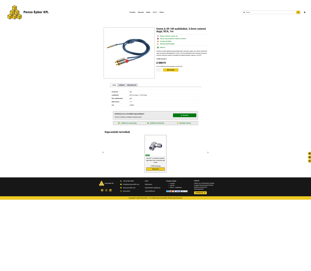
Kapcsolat (141, 12)
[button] (184, 115)
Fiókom (161, 12)
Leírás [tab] (114, 85)
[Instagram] (106, 190)
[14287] (129, 52)
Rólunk (148, 12)
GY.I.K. (155, 12)
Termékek (132, 12)
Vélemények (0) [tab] (131, 85)
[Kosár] (304, 12)
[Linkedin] (110, 190)
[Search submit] (298, 12)
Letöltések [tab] (121, 85)
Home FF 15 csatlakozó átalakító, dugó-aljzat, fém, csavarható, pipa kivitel (155, 160)
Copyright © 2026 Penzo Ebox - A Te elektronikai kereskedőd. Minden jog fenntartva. (156, 198)
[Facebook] (102, 190)
